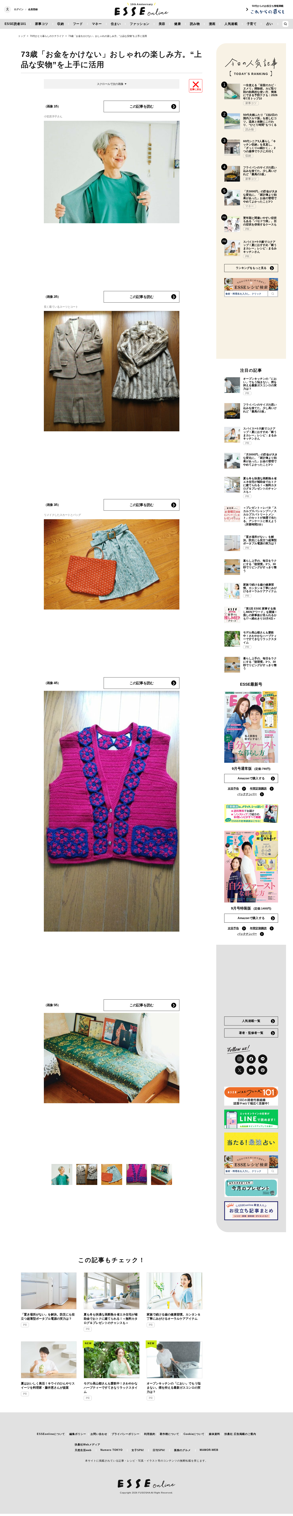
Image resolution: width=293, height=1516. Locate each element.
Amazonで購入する (251, 778)
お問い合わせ (98, 1433)
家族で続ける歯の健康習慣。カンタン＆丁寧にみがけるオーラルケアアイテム (174, 1316)
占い (269, 24)
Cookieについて (194, 1433)
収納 (60, 24)
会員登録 (33, 9)
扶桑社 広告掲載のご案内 (240, 1433)
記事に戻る (195, 89)
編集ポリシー (77, 1433)
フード (78, 24)
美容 (162, 24)
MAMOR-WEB (209, 1449)
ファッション (139, 24)
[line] (262, 1059)
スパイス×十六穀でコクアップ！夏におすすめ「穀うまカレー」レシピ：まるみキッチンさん (260, 246)
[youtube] (251, 1070)
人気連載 (231, 24)
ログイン (19, 9)
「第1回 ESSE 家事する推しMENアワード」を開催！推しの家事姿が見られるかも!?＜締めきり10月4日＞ (260, 613)
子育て (252, 24)
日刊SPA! (159, 1450)
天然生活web (83, 1450)
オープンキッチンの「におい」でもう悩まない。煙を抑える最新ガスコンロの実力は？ (174, 1387)
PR (25, 1324)
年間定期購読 (258, 788)
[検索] (272, 293)
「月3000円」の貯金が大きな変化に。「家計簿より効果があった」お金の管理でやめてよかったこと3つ (260, 196)
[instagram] (239, 1059)
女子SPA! (138, 1450)
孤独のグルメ (182, 1450)
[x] (239, 1070)
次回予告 (233, 788)
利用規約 (149, 1433)
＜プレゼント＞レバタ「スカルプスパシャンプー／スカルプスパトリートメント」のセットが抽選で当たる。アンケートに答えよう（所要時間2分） (260, 516)
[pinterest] (262, 1070)
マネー (97, 24)
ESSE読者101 (15, 24)
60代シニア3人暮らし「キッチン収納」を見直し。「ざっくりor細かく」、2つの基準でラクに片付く (259, 146)
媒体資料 (214, 1433)
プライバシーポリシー (126, 1433)
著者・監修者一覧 (251, 1032)
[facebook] (251, 1059)
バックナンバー (247, 794)
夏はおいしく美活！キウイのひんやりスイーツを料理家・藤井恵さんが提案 (48, 1385)
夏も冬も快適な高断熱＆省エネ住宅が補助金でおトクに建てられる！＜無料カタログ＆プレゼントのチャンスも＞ (111, 1318)
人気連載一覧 (251, 1020)
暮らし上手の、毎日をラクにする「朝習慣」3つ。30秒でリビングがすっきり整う (260, 565)
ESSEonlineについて (51, 1433)
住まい (116, 24)
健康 (177, 24)
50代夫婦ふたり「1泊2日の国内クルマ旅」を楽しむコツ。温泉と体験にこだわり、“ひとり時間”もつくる (260, 119)
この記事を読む (141, 106)
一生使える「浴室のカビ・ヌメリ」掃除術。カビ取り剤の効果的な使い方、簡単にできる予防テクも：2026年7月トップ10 (260, 92)
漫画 (212, 24)
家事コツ (41, 24)
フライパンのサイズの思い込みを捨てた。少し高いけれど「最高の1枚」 (260, 171)
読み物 (195, 24)
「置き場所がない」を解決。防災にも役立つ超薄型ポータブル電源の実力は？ (48, 1316)
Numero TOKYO (111, 1449)
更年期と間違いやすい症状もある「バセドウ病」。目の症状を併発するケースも (260, 221)
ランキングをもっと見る (251, 267)
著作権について (169, 1433)
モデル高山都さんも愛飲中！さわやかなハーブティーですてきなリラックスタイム (111, 1387)
